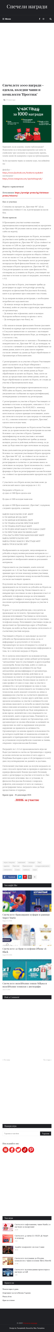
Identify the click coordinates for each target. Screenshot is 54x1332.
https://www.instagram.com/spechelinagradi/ (23, 179)
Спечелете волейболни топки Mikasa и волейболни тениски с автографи (25, 985)
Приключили (27, 866)
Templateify (21, 1328)
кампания (21, 862)
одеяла (6, 866)
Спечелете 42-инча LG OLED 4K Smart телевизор (31, 1236)
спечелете (8, 870)
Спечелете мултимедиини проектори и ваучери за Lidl (32, 1270)
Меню (8, 19)
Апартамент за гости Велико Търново (17, 1293)
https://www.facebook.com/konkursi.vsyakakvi (23, 173)
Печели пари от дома (10, 1289)
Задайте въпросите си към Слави (29, 1247)
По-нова (7, 1060)
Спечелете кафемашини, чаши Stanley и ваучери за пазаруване (32, 1225)
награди (32, 862)
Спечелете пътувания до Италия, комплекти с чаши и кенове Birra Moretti (33, 1259)
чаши (35, 870)
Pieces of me (7, 1297)
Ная (39, 862)
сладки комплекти (42, 866)
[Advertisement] (27, 56)
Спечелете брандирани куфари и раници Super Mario (26, 916)
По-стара (46, 1060)
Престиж (16, 866)
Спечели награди (27, 6)
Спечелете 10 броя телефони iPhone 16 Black (24, 950)
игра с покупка (9, 862)
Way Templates (39, 1328)
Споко (17, 870)
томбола (26, 870)
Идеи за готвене (9, 1300)
